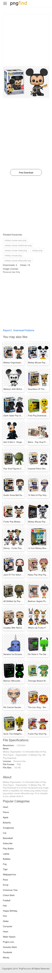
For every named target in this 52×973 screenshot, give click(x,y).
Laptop (6, 853)
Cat (4, 832)
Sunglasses (8, 827)
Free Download (26, 172)
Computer (7, 926)
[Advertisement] (26, 40)
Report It (7, 330)
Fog (4, 863)
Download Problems (23, 330)
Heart (5, 806)
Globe (6, 921)
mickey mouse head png (15, 250)
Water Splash (9, 936)
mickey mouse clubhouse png (18, 245)
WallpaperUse (9, 874)
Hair (5, 905)
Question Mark (10, 946)
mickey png (37, 250)
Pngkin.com (8, 941)
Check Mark (9, 895)
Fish (5, 915)
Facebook (7, 952)
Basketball (8, 838)
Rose (5, 879)
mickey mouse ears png (15, 240)
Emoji (5, 884)
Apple (5, 817)
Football (6, 900)
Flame (6, 812)
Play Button (8, 848)
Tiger (5, 869)
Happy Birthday (10, 910)
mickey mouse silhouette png (17, 260)
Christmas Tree (10, 889)
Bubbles (7, 858)
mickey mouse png (13, 255)
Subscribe (7, 843)
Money (6, 957)
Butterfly (7, 822)
